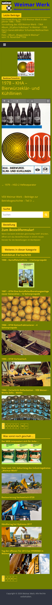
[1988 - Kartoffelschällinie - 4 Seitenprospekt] (26, 262)
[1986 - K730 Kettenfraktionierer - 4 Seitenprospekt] (26, 330)
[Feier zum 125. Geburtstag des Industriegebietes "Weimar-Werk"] (22, 473)
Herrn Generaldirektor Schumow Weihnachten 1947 (25, 31)
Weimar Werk (32, 4)
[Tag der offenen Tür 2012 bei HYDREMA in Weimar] (30, 553)
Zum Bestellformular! (18, 230)
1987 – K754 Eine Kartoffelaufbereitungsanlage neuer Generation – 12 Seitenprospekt (25, 292)
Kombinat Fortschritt (11, 78)
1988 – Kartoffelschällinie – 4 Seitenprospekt (24, 260)
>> (26, 426)
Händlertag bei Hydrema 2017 (17, 524)
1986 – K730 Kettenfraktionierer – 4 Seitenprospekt (19, 326)
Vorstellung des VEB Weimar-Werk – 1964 (22, 24)
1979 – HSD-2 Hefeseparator (19, 184)
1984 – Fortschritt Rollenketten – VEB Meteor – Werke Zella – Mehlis (25, 391)
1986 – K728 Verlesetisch (14, 359)
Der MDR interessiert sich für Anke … (20, 441)
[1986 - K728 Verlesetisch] (26, 361)
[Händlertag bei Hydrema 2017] (22, 526)
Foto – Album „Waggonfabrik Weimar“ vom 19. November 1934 (20, 36)
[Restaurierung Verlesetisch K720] (22, 499)
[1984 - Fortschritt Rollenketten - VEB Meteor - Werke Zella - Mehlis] (26, 395)
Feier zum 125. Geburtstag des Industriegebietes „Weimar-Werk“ (26, 469)
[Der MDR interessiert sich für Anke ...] (22, 443)
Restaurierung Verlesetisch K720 (18, 497)
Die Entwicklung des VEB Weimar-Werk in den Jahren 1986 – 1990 (24, 20)
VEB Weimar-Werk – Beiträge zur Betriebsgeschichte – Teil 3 (20, 198)
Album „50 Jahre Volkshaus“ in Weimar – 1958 (24, 27)
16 (22, 426)
